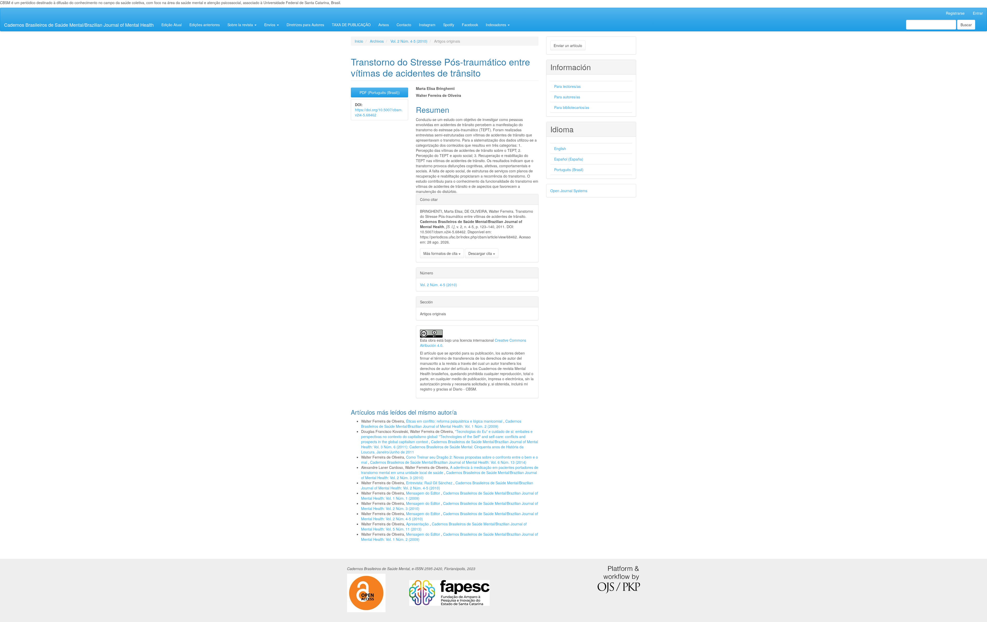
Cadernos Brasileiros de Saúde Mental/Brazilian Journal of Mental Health (79, 24)
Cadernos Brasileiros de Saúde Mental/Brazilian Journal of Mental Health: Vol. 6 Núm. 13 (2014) (448, 462)
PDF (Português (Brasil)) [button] (380, 92)
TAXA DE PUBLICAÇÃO (351, 24)
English (560, 148)
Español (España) (568, 159)
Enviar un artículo (568, 45)
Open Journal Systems (568, 190)
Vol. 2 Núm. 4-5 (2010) (408, 41)
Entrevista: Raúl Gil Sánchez (429, 482)
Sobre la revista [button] (240, 24)
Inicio (359, 41)
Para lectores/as (567, 86)
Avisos (383, 24)
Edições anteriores (204, 24)
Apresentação (418, 523)
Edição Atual (171, 24)
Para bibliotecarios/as (571, 107)
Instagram (427, 24)
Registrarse (955, 13)
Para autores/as (567, 96)
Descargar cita (480, 253)
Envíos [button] (270, 24)
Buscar (966, 24)
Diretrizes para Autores (305, 24)
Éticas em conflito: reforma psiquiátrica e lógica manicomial (454, 421)
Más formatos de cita (441, 253)
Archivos (377, 41)
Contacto (404, 24)
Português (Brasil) (568, 169)
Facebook (470, 24)
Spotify (448, 24)
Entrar (978, 13)
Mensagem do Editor (423, 493)
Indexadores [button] (496, 24)
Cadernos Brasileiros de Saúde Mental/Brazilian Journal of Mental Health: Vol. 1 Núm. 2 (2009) (441, 424)
